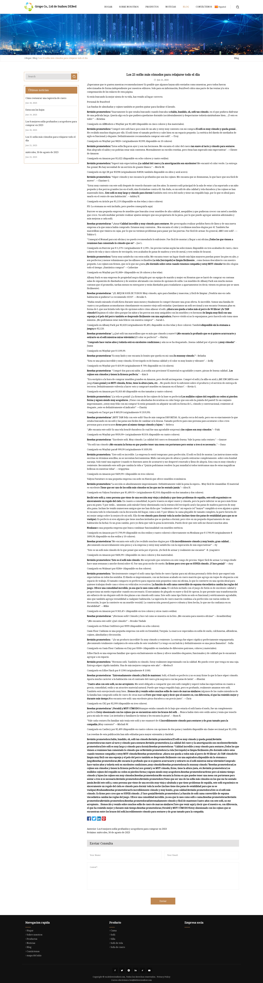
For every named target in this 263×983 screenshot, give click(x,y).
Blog (186, 6)
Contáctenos (204, 6)
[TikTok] (142, 970)
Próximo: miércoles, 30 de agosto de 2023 (108, 832)
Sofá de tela (117, 942)
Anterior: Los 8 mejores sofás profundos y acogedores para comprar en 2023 (127, 828)
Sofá (113, 934)
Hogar (108, 6)
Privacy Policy (163, 976)
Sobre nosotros (129, 6)
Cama (114, 930)
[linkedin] (135, 970)
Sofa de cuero (118, 947)
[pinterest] (129, 970)
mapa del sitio (34, 955)
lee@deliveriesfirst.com (140, 980)
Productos (152, 6)
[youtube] (149, 970)
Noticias (170, 6)
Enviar (163, 901)
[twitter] (122, 970)
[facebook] (115, 970)
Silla (113, 938)
